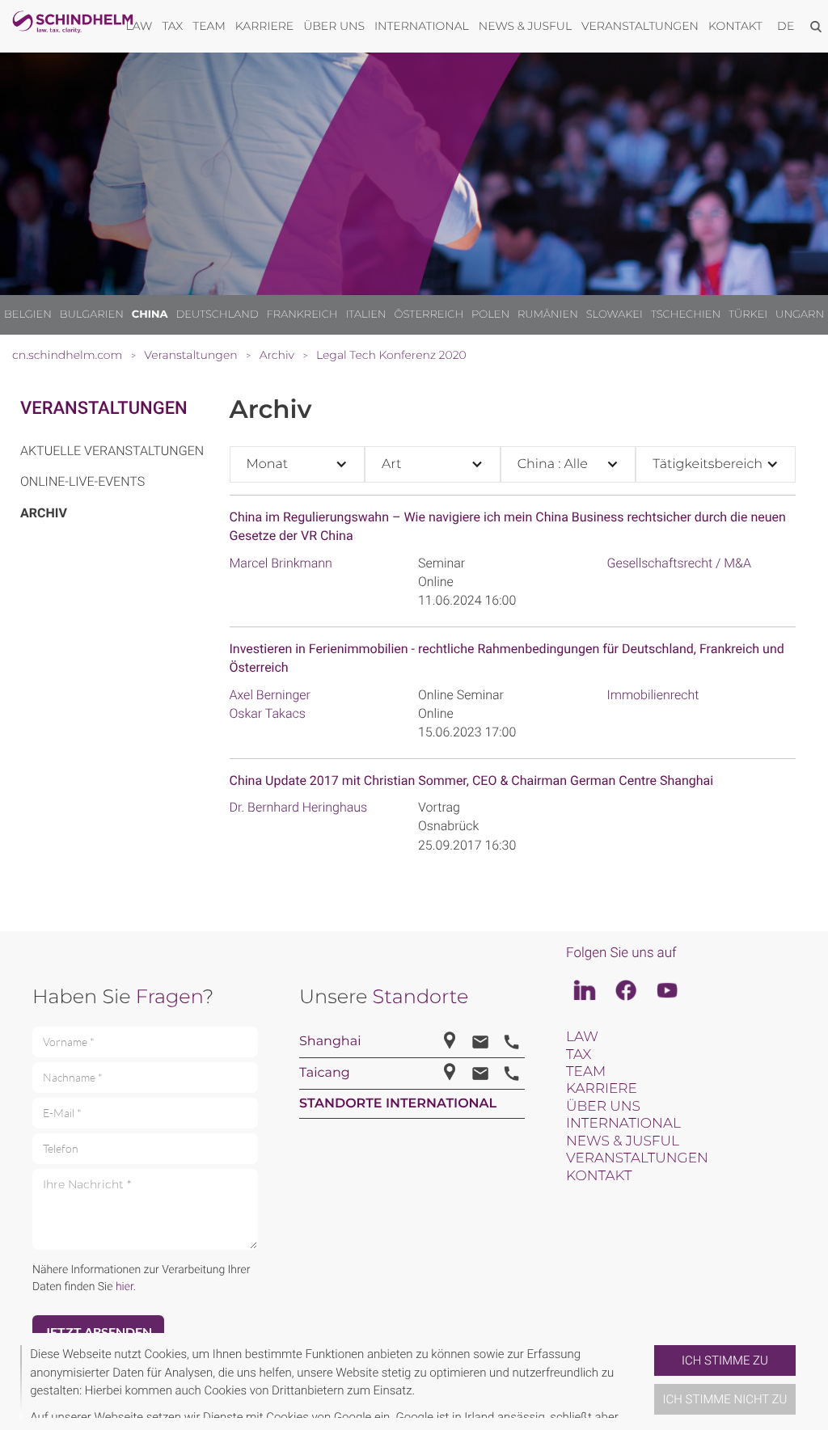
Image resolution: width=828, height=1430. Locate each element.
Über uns (603, 1107)
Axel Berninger (270, 694)
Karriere (601, 1089)
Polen (490, 314)
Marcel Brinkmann (281, 563)
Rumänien (548, 314)
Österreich (429, 314)
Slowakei (614, 314)
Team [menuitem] (209, 26)
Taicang (324, 1073)
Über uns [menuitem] (334, 26)
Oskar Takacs (268, 713)
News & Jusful (622, 1141)
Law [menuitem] (139, 26)
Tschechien (685, 314)
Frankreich (302, 314)
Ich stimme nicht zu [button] (725, 1399)
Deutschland (216, 314)
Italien (365, 314)
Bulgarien (92, 314)
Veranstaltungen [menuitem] (640, 26)
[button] (647, 1381)
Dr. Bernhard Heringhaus (299, 807)
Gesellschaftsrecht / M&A (679, 563)
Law (582, 1037)
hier (124, 1286)
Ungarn (799, 314)
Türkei (748, 314)
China (150, 314)
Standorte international (397, 1104)
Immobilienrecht (653, 694)
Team (586, 1072)
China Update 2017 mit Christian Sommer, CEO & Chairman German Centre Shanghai (472, 780)
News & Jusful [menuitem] (525, 26)
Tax (578, 1055)
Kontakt (599, 1176)
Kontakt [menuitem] (735, 26)
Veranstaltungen (104, 409)
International (623, 1124)
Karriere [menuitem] (264, 26)
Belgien (28, 314)
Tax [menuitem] (172, 26)
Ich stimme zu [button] (725, 1360)
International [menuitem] (421, 26)
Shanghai (330, 1041)
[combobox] (297, 464)
